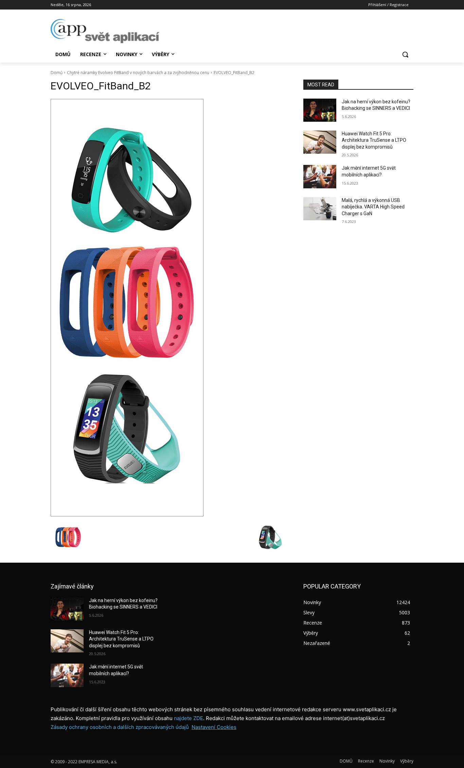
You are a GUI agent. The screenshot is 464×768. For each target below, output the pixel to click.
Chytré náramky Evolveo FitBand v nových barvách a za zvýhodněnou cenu (138, 72)
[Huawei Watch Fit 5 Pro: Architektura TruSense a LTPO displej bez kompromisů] (319, 142)
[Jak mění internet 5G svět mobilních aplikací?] (319, 176)
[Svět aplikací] (105, 31)
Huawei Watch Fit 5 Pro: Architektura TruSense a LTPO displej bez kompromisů (374, 140)
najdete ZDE (188, 718)
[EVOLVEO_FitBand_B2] (169, 307)
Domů (57, 72)
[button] (405, 54)
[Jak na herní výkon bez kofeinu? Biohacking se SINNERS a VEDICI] (319, 110)
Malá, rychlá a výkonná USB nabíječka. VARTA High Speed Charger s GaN (373, 207)
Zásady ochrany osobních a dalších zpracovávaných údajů (120, 727)
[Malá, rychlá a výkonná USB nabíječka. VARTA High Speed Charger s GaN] (319, 208)
